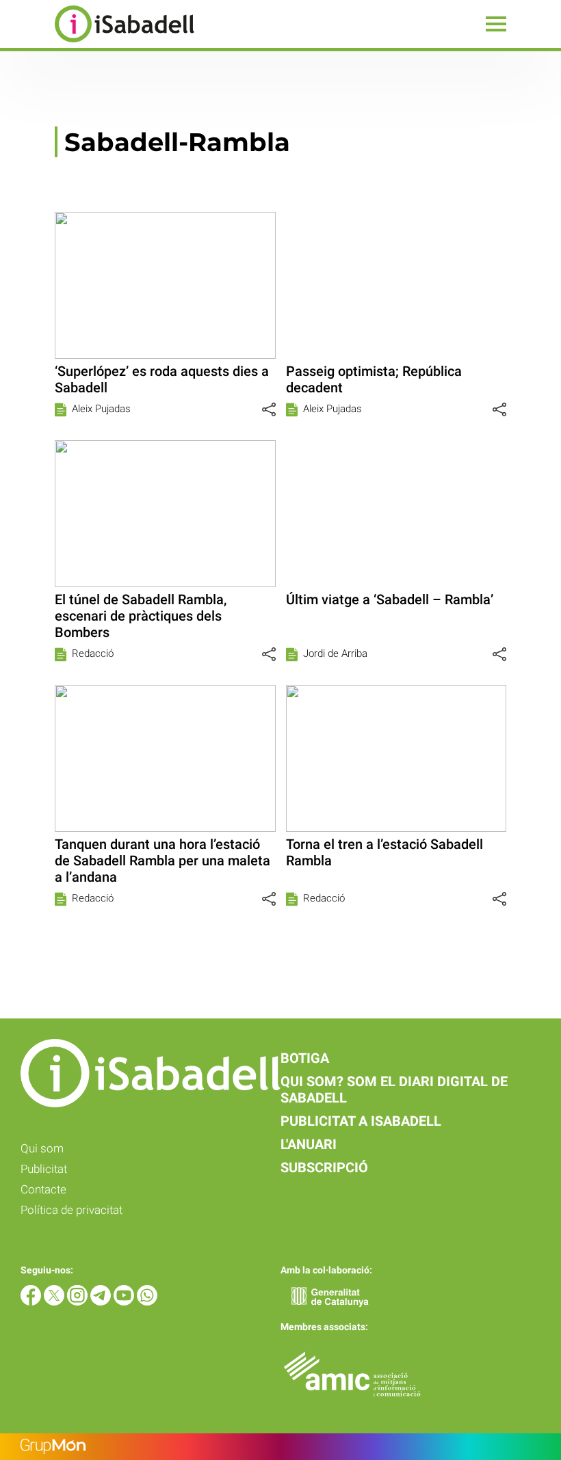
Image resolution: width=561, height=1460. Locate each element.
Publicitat (44, 1169)
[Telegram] (102, 1302)
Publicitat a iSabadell (360, 1121)
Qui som (42, 1148)
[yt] (125, 1302)
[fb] (32, 1302)
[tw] (55, 1302)
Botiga (304, 1058)
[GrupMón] (280, 1446)
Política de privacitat (71, 1210)
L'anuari (308, 1144)
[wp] (147, 1302)
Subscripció (324, 1167)
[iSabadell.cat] (97, 44)
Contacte (43, 1189)
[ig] (78, 1302)
